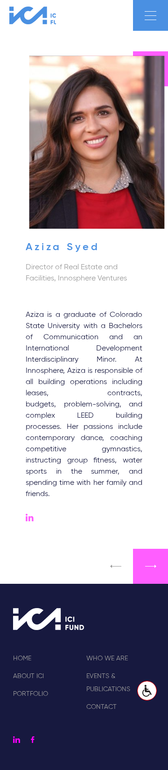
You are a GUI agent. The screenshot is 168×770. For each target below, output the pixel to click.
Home (22, 658)
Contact (101, 707)
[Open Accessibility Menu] (147, 690)
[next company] (150, 566)
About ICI (28, 676)
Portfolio (30, 694)
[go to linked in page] (30, 519)
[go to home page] (48, 618)
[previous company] (115, 566)
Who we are (107, 658)
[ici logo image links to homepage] (32, 15)
